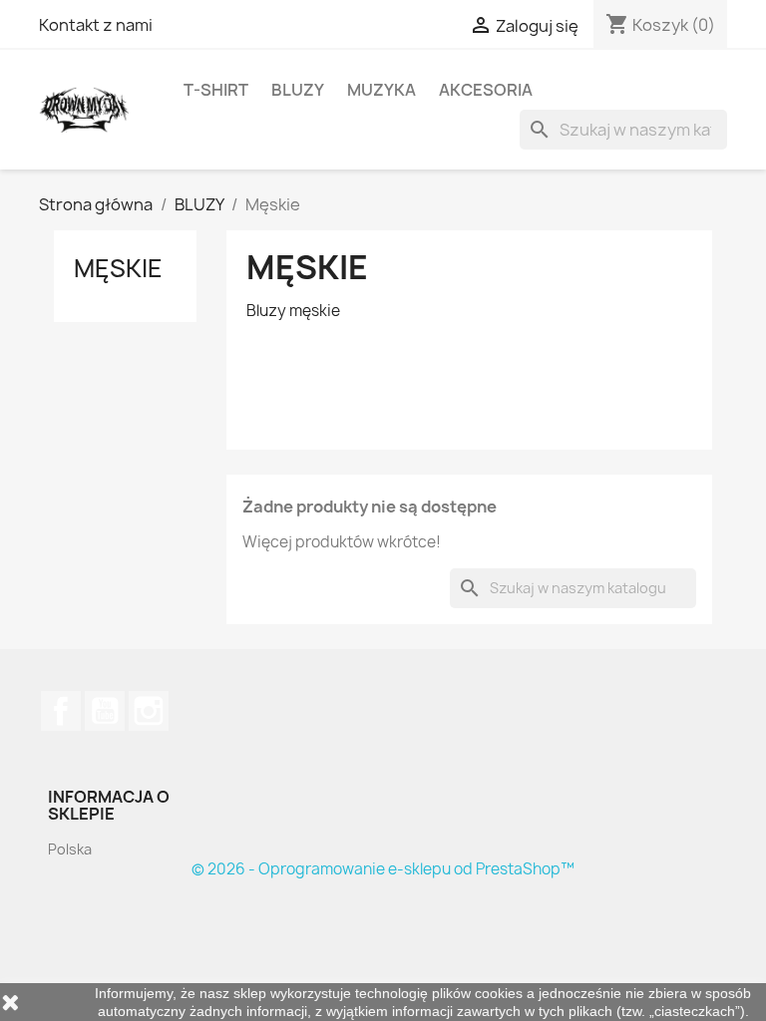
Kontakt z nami (96, 25)
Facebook (61, 711)
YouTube (105, 711)
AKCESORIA (486, 90)
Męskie (118, 268)
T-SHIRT (216, 90)
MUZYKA (381, 90)
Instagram (149, 711)
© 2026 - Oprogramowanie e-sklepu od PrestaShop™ (383, 868)
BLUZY (297, 90)
